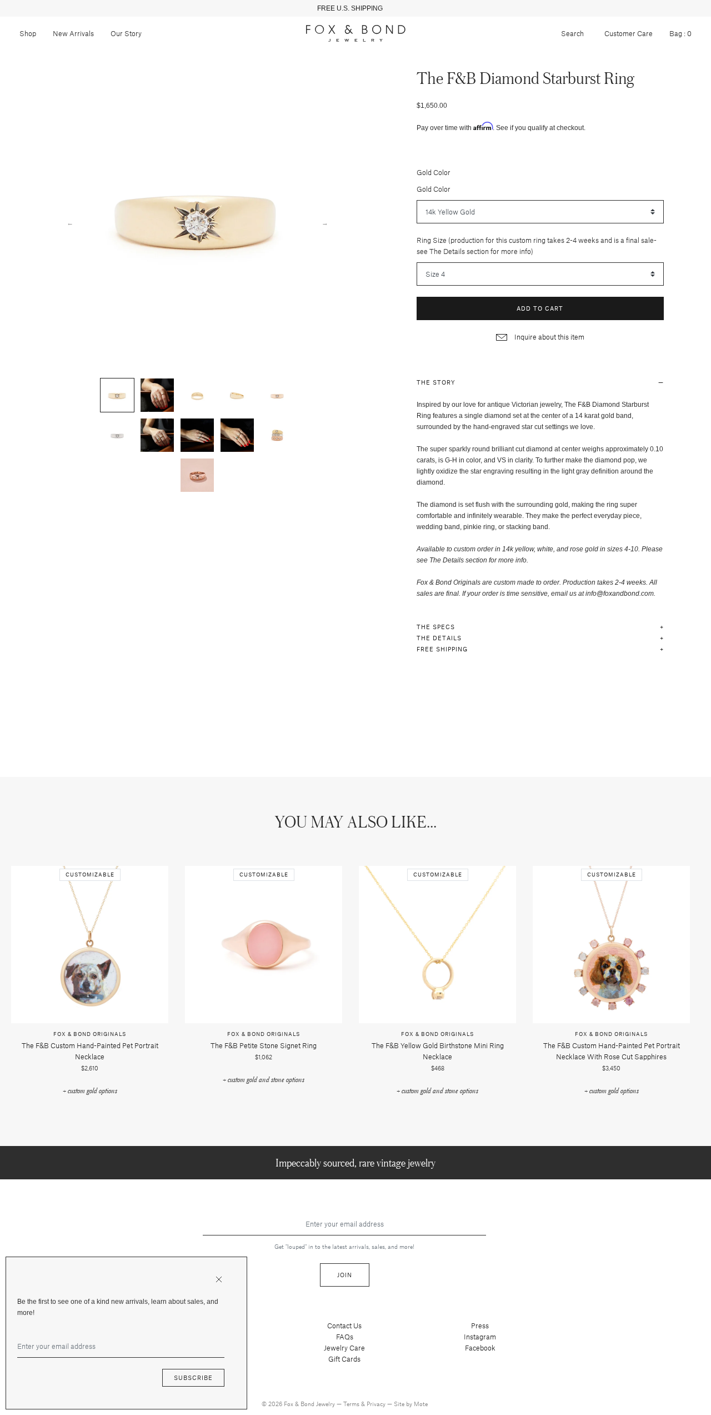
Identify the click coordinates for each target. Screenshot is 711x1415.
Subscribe (193, 1377)
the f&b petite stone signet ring (264, 1045)
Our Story (126, 33)
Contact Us (344, 1325)
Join (344, 1274)
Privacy (377, 1403)
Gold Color (433, 172)
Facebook (480, 1347)
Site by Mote (411, 1403)
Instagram (480, 1336)
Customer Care (628, 33)
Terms (352, 1403)
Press (480, 1325)
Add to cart (540, 308)
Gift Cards (344, 1358)
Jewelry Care (344, 1347)
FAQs (344, 1336)
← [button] (70, 222)
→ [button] (325, 222)
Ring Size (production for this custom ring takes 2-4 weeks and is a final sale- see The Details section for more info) (537, 246)
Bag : (680, 33)
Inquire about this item (548, 336)
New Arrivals (73, 33)
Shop (27, 33)
